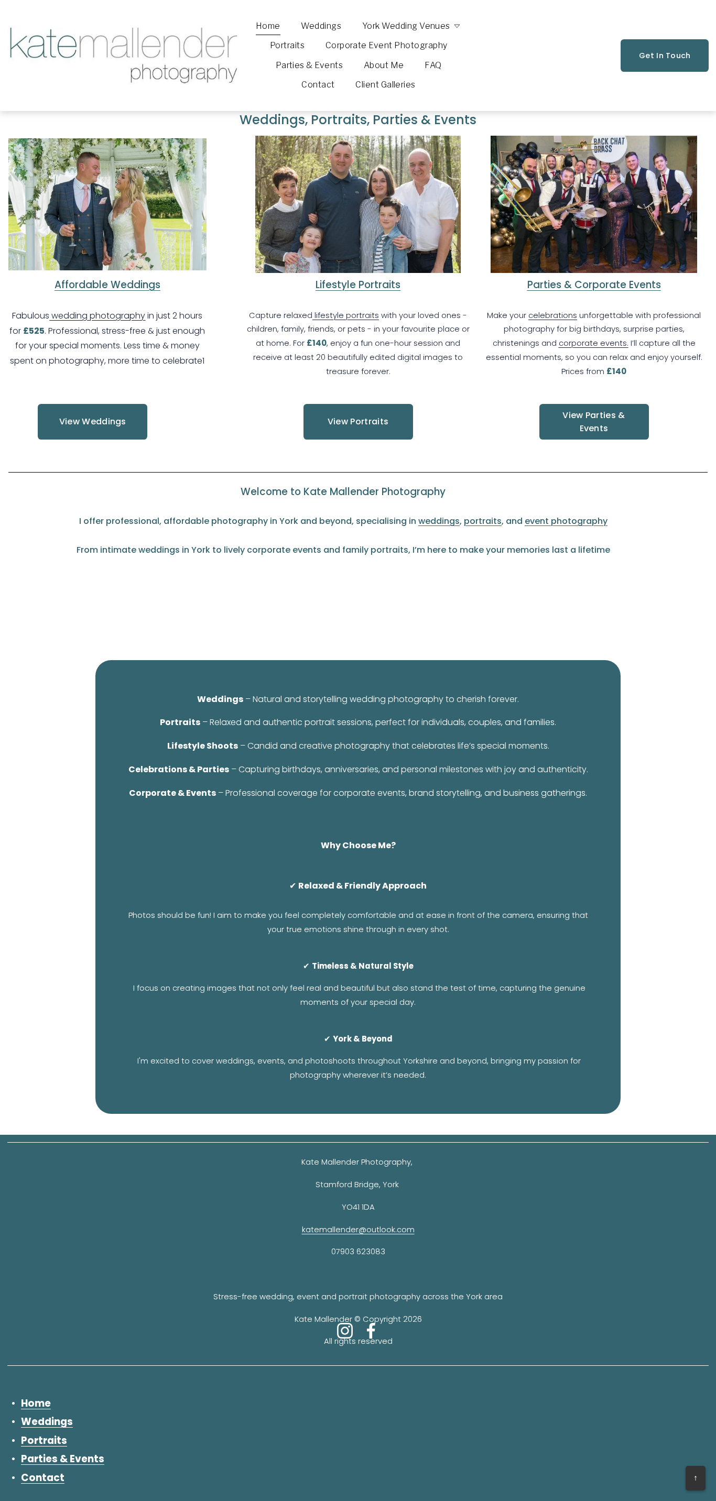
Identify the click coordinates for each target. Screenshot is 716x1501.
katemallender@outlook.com (358, 1229)
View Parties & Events (593, 421)
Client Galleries (385, 85)
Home (268, 26)
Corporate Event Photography (387, 45)
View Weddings (92, 421)
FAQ (433, 65)
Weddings (321, 26)
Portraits (287, 45)
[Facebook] (371, 1330)
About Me (384, 65)
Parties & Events (309, 65)
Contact (317, 85)
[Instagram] (345, 1330)
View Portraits (358, 421)
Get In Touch (664, 55)
